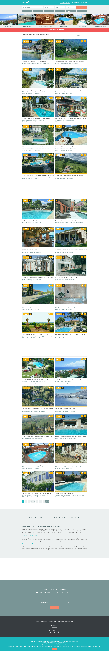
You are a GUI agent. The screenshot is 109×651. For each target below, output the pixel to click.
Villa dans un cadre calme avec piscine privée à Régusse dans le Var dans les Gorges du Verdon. (75, 436)
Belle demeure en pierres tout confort (63, 465)
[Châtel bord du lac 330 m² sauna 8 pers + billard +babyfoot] (38, 49)
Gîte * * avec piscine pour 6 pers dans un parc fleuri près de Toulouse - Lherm (39, 220)
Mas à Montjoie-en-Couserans (82, 26)
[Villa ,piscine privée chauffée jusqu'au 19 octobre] (45, 19)
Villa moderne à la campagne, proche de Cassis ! (65, 220)
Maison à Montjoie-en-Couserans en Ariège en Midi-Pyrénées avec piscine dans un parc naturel (43, 465)
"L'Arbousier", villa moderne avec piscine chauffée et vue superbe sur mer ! (38, 146)
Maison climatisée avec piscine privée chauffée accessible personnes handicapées (73, 334)
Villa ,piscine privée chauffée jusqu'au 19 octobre (65, 146)
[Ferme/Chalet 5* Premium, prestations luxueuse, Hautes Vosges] (71, 163)
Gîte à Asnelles (100, 26)
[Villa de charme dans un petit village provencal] (71, 294)
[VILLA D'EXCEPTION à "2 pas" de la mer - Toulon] (71, 265)
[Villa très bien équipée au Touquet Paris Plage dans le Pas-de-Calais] (27, 19)
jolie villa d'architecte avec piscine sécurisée (64, 493)
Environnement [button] (59, 11)
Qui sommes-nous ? (43, 621)
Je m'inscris (55, 607)
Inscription (76, 2)
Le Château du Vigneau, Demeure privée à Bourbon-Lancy (35, 334)
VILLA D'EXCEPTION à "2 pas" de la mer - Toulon (66, 277)
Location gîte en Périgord (27, 306)
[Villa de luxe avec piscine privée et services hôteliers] (9, 19)
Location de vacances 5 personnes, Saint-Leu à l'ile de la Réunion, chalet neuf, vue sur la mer (75, 379)
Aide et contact (61, 621)
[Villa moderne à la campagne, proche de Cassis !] (71, 209)
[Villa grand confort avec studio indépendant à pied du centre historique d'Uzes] (38, 106)
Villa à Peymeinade (64, 26)
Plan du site (67, 621)
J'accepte (54, 648)
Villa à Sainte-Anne (9, 26)
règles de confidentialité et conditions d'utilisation (91, 646)
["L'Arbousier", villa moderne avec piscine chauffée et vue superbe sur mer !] (38, 135)
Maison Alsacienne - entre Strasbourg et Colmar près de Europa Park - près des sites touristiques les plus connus (79, 118)
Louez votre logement (65, 2)
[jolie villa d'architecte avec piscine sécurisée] (71, 481)
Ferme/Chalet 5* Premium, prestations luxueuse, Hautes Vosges (69, 175)
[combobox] (71, 7)
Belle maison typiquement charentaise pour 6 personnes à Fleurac (36, 493)
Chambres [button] (37, 11)
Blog (72, 621)
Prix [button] (27, 11)
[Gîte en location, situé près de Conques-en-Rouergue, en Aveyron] (71, 49)
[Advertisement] (101, 51)
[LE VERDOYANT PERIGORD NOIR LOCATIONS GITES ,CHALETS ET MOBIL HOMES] (71, 237)
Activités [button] (81, 11)
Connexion (85, 2)
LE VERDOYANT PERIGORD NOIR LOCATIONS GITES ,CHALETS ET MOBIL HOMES (74, 249)
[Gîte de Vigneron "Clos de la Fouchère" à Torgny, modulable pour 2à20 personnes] (38, 424)
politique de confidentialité (51, 641)
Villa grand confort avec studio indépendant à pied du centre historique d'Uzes (39, 118)
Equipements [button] (70, 11)
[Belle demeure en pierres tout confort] (71, 453)
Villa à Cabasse (46, 26)
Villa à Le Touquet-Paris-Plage (28, 26)
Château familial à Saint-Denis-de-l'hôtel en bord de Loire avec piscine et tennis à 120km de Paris (43, 277)
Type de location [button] (48, 11)
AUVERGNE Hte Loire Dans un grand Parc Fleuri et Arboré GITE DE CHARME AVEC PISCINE (43, 175)
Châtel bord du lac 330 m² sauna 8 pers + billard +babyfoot (34, 61)
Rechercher (82, 7)
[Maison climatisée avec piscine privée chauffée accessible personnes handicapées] (71, 322)
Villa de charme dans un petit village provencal (65, 306)
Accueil (37, 621)
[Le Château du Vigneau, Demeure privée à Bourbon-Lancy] (38, 322)
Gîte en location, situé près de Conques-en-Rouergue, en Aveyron (69, 61)
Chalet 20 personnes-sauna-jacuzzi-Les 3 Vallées (33, 249)
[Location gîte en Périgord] (38, 294)
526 (40, 501)
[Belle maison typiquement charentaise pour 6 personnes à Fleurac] (38, 481)
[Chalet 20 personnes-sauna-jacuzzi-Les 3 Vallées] (38, 237)
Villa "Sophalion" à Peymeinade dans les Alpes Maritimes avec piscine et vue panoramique (41, 90)
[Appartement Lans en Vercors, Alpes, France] (71, 396)
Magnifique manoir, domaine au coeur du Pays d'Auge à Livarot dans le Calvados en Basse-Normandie (44, 408)
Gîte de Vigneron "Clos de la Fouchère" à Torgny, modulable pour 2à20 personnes (40, 436)
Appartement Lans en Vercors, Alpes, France (65, 408)
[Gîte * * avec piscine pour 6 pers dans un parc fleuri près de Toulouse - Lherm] (38, 209)
